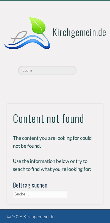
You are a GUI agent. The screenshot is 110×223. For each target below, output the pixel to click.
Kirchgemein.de (79, 32)
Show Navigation (89, 52)
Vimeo (54, 85)
